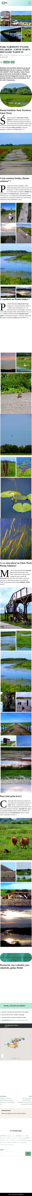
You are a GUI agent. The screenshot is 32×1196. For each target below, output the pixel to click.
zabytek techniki (23, 1142)
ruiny (8, 1142)
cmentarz (9, 1135)
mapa (30, 1138)
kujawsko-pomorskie (14, 1138)
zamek (10, 1144)
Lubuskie (20, 55)
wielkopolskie (14, 1142)
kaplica (1, 1138)
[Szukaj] (28, 1154)
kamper (27, 1135)
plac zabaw (28, 1140)
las (18, 1138)
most (10, 1140)
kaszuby (4, 1138)
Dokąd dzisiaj (14, 55)
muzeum (13, 1140)
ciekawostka (3, 1136)
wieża (18, 1142)
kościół (8, 1138)
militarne (7, 1140)
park (12, 62)
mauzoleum (2, 1140)
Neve (10, 1194)
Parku (23, 129)
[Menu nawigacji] (29, 3)
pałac (24, 1140)
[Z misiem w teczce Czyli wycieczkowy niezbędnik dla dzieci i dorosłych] (4, 3)
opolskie (17, 1140)
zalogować (9, 1113)
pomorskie (5, 1142)
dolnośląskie (19, 1135)
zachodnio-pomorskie (4, 1144)
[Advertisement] (16, 337)
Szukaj (1, 1149)
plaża (1, 1142)
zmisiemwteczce (6, 55)
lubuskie (6, 62)
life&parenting (21, 1138)
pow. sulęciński (26, 55)
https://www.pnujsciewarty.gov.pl (20, 1020)
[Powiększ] (13, 288)
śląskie (13, 1144)
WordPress (21, 1194)
